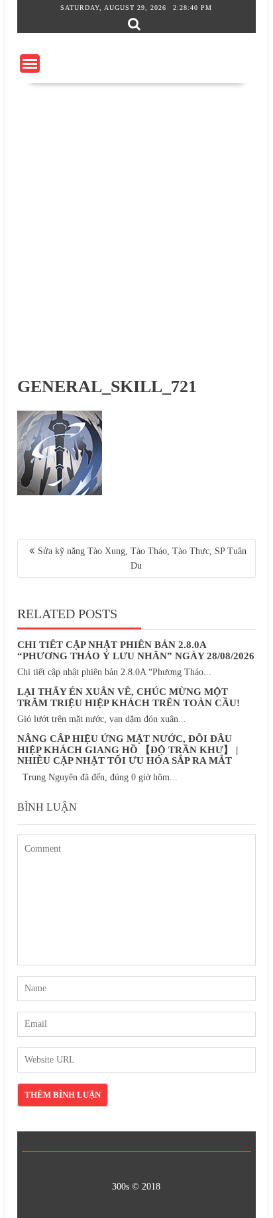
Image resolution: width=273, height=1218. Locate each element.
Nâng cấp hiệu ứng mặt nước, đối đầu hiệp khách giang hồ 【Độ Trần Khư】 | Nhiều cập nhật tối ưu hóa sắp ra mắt (127, 749)
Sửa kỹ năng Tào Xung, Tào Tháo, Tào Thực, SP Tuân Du (142, 558)
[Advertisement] (136, 226)
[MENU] (30, 63)
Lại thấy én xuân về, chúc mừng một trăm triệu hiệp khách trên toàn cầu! (128, 697)
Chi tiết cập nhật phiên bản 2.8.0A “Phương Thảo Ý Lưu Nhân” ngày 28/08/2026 (135, 650)
